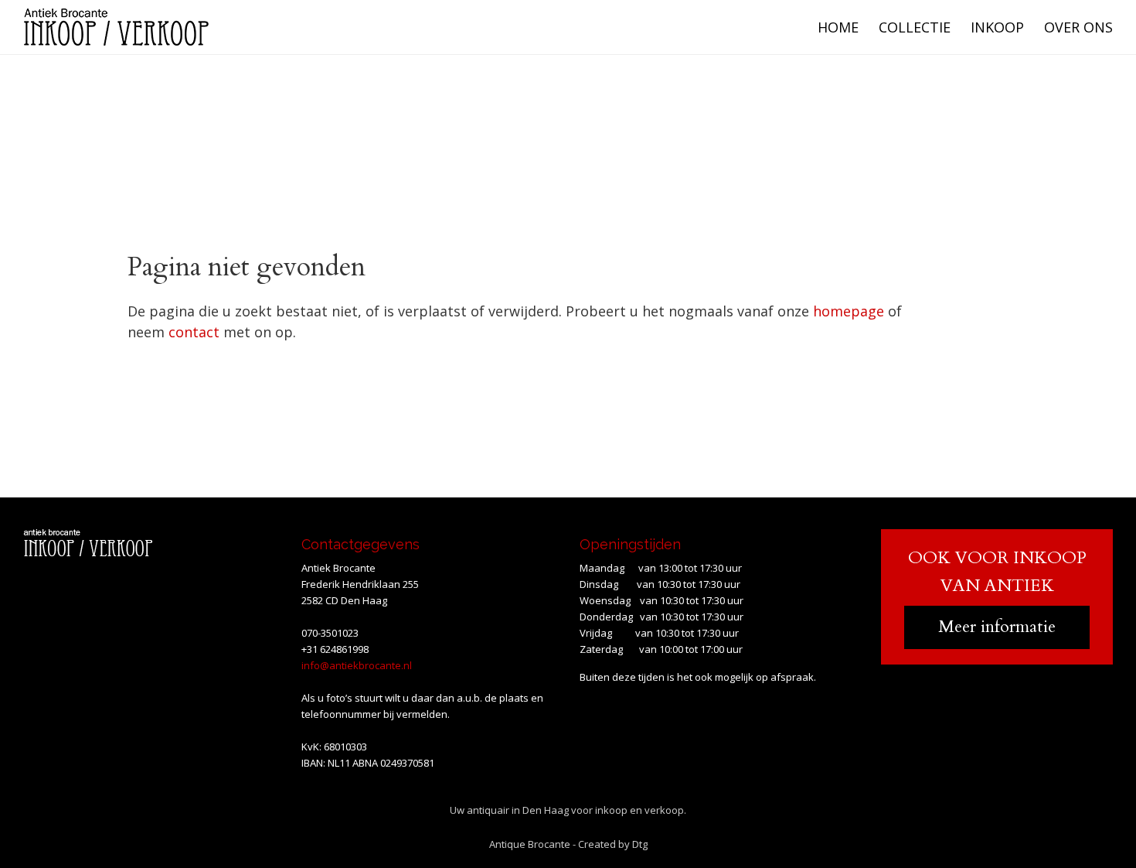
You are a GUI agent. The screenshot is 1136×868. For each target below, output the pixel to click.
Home (838, 27)
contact (193, 332)
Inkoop (997, 27)
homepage (848, 311)
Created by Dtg (613, 844)
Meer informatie (997, 626)
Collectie (915, 27)
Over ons (1078, 27)
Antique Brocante (529, 844)
